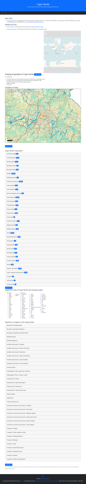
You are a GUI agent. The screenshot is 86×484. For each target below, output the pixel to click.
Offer (43, 476)
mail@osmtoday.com (45, 478)
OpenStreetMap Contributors (41, 481)
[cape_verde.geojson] (11, 29)
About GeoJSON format (41, 29)
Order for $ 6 (38, 74)
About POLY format (39, 26)
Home (2, 13)
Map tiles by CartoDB (53, 481)
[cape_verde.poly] (11, 26)
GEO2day (22, 481)
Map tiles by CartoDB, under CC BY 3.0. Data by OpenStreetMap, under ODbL (69, 72)
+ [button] (45, 32)
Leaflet (56, 72)
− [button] (45, 34)
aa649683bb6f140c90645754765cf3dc (35, 22)
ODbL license (12, 468)
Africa (6, 13)
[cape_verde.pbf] (10, 20)
